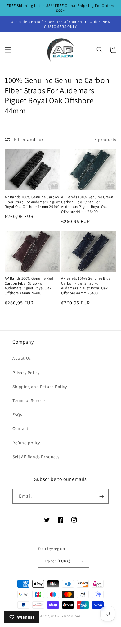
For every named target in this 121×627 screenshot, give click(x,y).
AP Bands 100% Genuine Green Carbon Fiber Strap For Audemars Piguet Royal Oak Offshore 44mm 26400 (87, 204)
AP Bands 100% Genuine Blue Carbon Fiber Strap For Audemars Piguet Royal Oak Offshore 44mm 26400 (86, 285)
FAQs (17, 414)
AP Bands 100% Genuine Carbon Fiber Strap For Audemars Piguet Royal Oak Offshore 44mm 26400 (32, 202)
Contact (20, 428)
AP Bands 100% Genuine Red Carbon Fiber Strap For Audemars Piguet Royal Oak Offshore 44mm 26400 (29, 285)
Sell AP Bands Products (35, 457)
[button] (8, 50)
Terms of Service (28, 400)
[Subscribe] (101, 496)
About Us (21, 358)
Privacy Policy (25, 372)
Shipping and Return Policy (39, 386)
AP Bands (57, 616)
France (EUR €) (58, 561)
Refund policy (26, 443)
